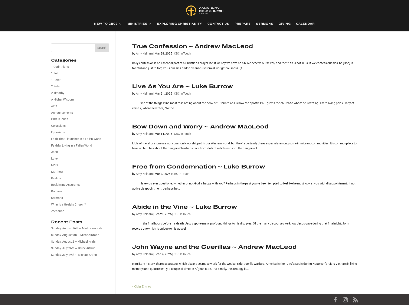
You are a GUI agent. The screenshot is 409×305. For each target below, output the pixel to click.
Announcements (62, 112)
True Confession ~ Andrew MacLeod (192, 46)
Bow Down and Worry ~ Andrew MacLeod (200, 126)
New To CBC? (106, 23)
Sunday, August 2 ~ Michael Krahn (73, 241)
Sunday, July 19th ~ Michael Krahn (74, 254)
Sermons (264, 23)
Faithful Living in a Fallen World (71, 145)
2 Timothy (57, 93)
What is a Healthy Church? (68, 204)
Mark (54, 165)
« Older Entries (141, 286)
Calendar (305, 23)
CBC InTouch (182, 53)
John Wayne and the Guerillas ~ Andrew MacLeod (214, 247)
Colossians (58, 125)
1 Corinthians (60, 66)
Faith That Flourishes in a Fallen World (76, 139)
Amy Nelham (144, 53)
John (54, 152)
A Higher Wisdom (62, 99)
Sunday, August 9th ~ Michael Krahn (75, 235)
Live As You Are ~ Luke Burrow (182, 86)
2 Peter (55, 86)
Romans (56, 191)
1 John (55, 73)
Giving (285, 23)
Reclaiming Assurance (65, 184)
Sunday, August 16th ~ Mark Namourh (76, 228)
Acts (54, 106)
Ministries (137, 23)
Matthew (57, 171)
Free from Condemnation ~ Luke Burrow (198, 167)
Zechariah (57, 211)
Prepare (243, 23)
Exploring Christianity (179, 23)
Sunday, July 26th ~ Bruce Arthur (73, 248)
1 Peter (55, 80)
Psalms (56, 178)
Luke (54, 158)
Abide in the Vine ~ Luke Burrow (184, 207)
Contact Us (218, 23)
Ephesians (58, 132)
